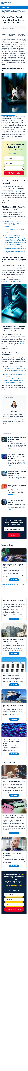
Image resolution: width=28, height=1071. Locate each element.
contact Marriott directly (10, 192)
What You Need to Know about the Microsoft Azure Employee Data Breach (13, 565)
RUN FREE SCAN (13, 173)
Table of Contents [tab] (8, 28)
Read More (21, 478)
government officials (12, 133)
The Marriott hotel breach (8, 115)
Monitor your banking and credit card (14, 229)
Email (19, 153)
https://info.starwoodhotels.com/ (14, 281)
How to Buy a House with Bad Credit (14, 781)
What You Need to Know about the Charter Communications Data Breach (13, 741)
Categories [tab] (5, 7)
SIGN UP (13, 535)
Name (14, 153)
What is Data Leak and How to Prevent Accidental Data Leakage (17, 439)
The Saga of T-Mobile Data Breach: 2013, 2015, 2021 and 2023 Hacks (16, 456)
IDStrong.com (6, 3)
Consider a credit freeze (10, 379)
